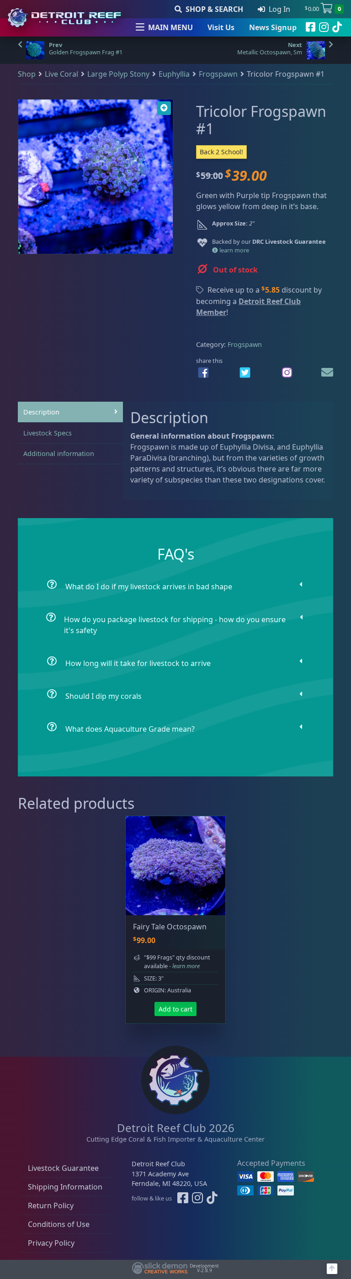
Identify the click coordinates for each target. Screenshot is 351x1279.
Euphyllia (174, 74)
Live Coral (61, 74)
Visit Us (220, 27)
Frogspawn (218, 74)
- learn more (184, 966)
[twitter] (245, 372)
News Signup (273, 27)
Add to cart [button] (175, 1009)
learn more (233, 250)
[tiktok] (337, 27)
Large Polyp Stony (118, 74)
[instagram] (324, 27)
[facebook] (310, 27)
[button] (164, 108)
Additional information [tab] (58, 453)
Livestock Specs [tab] (47, 433)
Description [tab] (41, 412)
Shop (27, 74)
